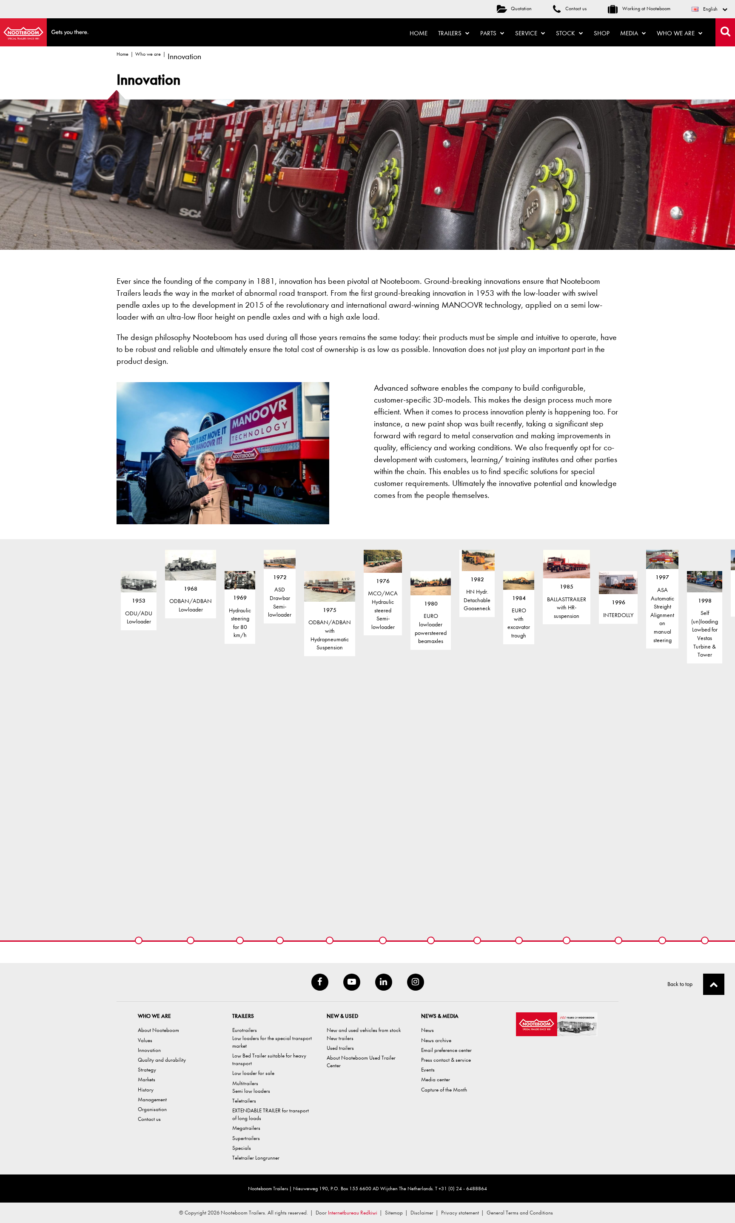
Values (145, 1040)
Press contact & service (446, 1060)
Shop (602, 33)
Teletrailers (244, 1100)
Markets (146, 1079)
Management (152, 1099)
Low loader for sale (253, 1073)
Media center (435, 1079)
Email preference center (446, 1050)
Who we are (676, 33)
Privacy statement (460, 1212)
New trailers (340, 1038)
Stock (566, 33)
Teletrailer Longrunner (255, 1157)
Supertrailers (246, 1138)
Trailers (450, 33)
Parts (489, 33)
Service (527, 33)
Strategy (147, 1069)
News (427, 1030)
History (146, 1089)
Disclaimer (421, 1212)
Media (630, 33)
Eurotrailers (244, 1030)
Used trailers (340, 1048)
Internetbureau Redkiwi (352, 1212)
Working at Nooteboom (645, 8)
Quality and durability (162, 1060)
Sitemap (394, 1212)
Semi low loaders (251, 1091)
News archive (436, 1040)
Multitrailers (245, 1083)
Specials (241, 1148)
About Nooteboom (158, 1030)
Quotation (521, 8)
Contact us (575, 8)
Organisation (152, 1109)
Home (418, 33)
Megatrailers (246, 1128)
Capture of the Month (444, 1089)
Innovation (149, 1050)
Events (428, 1069)
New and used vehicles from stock (364, 1030)
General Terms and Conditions (520, 1212)
